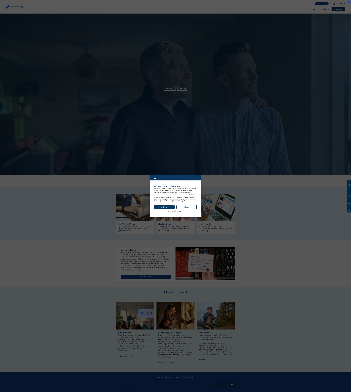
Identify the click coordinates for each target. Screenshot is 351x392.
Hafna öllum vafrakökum (175, 211)
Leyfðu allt (164, 207)
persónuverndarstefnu (171, 194)
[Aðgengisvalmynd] (349, 2)
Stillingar (187, 207)
